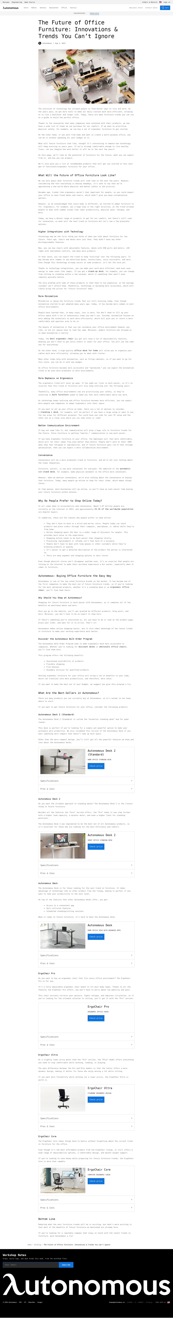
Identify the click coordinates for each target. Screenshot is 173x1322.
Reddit (141, 1302)
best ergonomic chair (62, 339)
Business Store (136, 8)
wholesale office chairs (112, 647)
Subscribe (66, 1265)
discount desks (87, 647)
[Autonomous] (10, 8)
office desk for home (86, 350)
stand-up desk (95, 271)
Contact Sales (151, 8)
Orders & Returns (149, 2)
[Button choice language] (160, 2)
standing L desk (49, 412)
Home (30, 1245)
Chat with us (160, 1302)
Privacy (149, 1302)
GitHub (129, 1302)
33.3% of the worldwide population (114, 509)
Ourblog (37, 1245)
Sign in (167, 2)
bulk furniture (60, 395)
